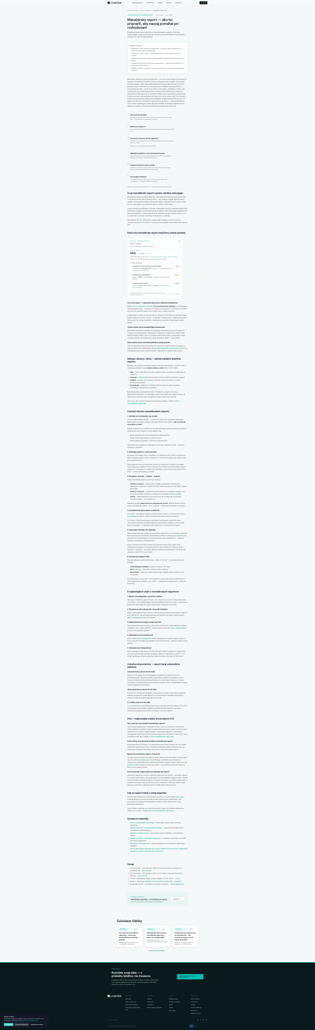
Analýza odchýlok (144, 851)
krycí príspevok (132, 516)
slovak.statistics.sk (177, 884)
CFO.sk (138, 220)
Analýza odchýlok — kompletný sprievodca (145, 838)
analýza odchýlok (175, 494)
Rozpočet (133, 851)
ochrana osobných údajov (30, 1020)
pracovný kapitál (172, 256)
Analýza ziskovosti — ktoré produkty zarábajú (146, 828)
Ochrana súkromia (196, 1007)
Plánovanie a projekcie (131, 1005)
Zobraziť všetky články (156, 951)
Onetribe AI (150, 1005)
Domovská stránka (132, 10)
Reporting (179, 797)
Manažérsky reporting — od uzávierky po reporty (140, 15)
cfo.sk (177, 879)
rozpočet (179, 536)
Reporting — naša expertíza (139, 843)
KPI (145, 469)
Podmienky (194, 1010)
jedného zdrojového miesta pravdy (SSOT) (170, 348)
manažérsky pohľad (138, 618)
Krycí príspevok (157, 851)
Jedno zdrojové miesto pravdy (166, 849)
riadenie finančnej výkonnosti (155, 881)
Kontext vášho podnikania (154, 1007)
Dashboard (183, 849)
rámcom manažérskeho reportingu (161, 811)
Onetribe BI (150, 1002)
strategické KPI (146, 638)
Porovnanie (172, 1010)
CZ (206, 1020)
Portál (204, 2)
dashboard (136, 706)
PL (200, 1020)
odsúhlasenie (143, 377)
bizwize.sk (177, 881)
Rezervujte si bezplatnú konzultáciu (187, 976)
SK (203, 1020)
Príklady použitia (173, 999)
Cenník (171, 1007)
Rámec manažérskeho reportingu (142, 823)
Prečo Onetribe (195, 999)
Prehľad (149, 999)
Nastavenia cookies (37, 1024)
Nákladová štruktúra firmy (139, 833)
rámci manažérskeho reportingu (162, 737)
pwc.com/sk (146, 871)
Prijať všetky (8, 1024)
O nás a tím (194, 1002)
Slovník (171, 1005)
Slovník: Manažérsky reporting (140, 849)
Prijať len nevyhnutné (21, 1024)
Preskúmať (176, 899)
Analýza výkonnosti (130, 1002)
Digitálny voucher (196, 1013)
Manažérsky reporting (139, 899)
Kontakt (193, 1005)
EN (198, 1020)
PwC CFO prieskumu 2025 (141, 306)
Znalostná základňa (145, 10)
